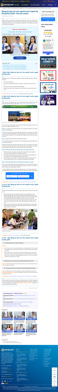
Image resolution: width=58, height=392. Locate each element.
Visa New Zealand (48, 358)
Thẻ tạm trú (32, 356)
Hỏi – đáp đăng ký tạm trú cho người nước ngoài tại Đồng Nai (15, 69)
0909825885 (27, 1)
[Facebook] (2, 381)
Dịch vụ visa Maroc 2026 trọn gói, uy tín (10, 341)
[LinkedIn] (10, 381)
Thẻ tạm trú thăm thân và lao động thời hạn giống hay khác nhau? (7, 322)
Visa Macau (47, 364)
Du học (43, 4)
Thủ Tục (9, 8)
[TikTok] (8, 381)
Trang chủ (4, 8)
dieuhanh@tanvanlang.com (11, 305)
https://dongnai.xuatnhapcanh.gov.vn (27, 103)
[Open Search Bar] (56, 5)
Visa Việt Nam (24, 4)
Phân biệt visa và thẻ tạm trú (14, 235)
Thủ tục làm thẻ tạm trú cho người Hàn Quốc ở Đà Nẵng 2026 (19, 322)
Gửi (31, 176)
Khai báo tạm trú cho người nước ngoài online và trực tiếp (22, 181)
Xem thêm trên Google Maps (48, 53)
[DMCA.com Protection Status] (4, 383)
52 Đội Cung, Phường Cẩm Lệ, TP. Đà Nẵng (23, 302)
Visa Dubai (46, 366)
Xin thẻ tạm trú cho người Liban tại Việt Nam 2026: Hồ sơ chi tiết (31, 334)
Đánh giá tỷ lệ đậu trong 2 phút (48, 19)
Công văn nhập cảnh (34, 351)
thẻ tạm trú (5, 340)
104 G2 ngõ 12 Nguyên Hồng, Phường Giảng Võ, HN (22, 379)
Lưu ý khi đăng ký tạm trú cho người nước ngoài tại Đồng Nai (14, 67)
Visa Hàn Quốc (47, 353)
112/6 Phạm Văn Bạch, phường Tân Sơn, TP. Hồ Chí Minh (22, 359)
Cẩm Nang (50, 4)
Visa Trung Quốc (48, 351)
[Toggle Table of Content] (35, 63)
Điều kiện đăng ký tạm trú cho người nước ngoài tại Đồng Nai (14, 65)
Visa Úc (46, 356)
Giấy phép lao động (33, 355)
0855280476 (17, 1)
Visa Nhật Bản (47, 359)
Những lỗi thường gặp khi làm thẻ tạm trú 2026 (19, 334)
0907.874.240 (20, 282)
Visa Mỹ (46, 361)
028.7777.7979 (27, 282)
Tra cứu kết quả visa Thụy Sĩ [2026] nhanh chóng (12, 342)
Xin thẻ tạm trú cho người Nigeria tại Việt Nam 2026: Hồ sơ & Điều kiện (31, 322)
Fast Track (32, 359)
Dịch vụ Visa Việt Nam (13, 93)
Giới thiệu (17, 4)
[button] (54, 45)
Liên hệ (44, 1)
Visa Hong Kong (47, 362)
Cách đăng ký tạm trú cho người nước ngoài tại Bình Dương (21, 276)
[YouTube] (5, 381)
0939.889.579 (4, 368)
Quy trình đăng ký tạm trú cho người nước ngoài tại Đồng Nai (14, 66)
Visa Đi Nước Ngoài (35, 4)
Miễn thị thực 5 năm (33, 358)
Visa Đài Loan (47, 355)
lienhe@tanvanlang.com (24, 305)
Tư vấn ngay (19, 58)
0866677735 (7, 1)
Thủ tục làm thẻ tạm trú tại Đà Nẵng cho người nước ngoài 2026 (7, 334)
